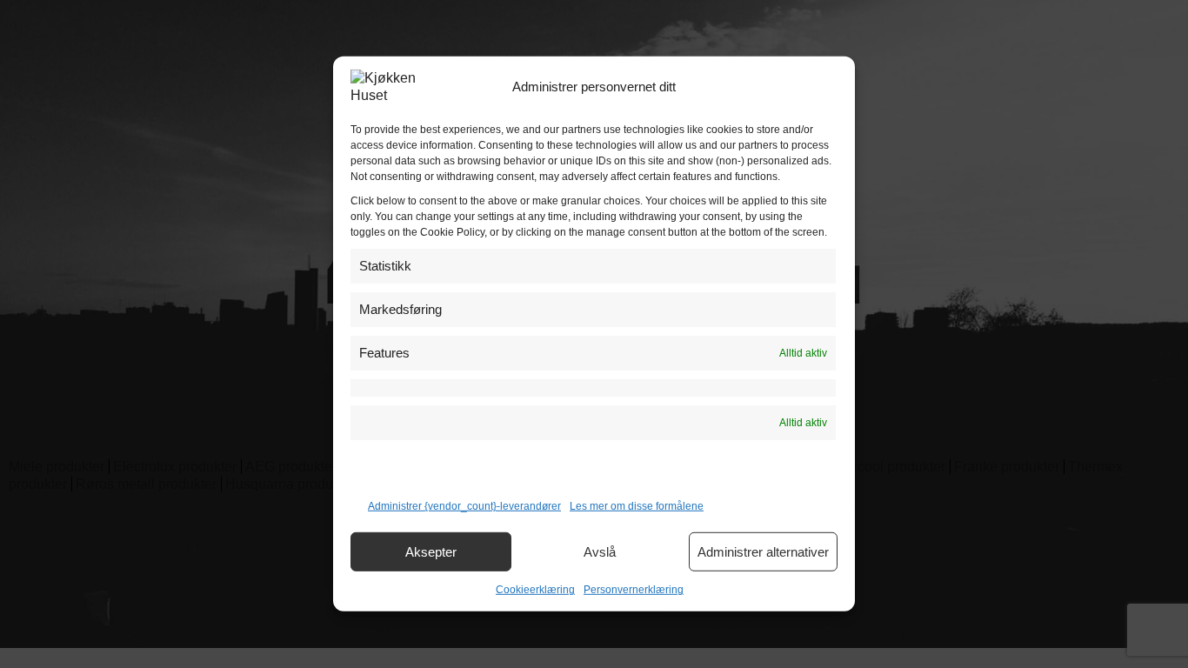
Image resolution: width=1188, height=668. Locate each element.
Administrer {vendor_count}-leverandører (464, 506)
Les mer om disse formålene (637, 506)
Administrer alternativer (763, 551)
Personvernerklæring (634, 590)
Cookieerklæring (535, 590)
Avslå (600, 551)
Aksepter (431, 551)
